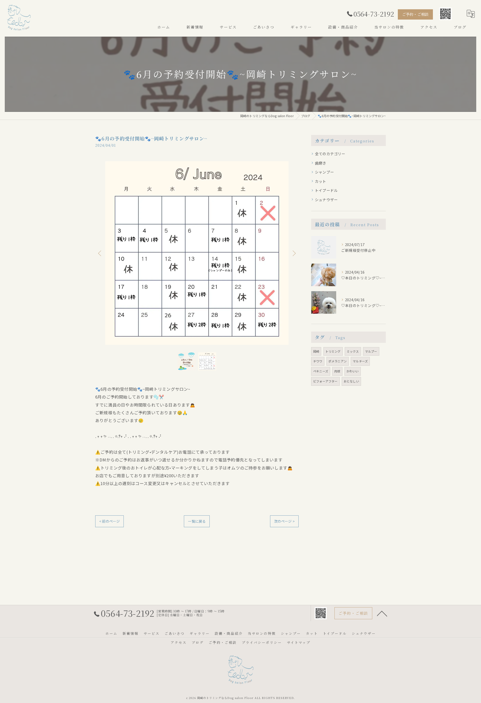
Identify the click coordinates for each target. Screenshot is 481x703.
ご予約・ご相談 (415, 14)
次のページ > (284, 521)
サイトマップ (298, 642)
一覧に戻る (197, 521)
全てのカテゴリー (330, 153)
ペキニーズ (320, 371)
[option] (197, 253)
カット (320, 181)
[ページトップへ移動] (382, 613)
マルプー (371, 351)
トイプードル (326, 190)
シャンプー (324, 172)
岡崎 (316, 351)
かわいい (352, 371)
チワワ (317, 361)
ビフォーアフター (325, 381)
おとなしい (351, 381)
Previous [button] (100, 253)
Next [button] (294, 253)
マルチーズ (360, 361)
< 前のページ (109, 521)
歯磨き (320, 163)
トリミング (333, 351)
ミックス (353, 351)
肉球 (337, 371)
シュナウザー (326, 199)
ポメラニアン (337, 361)
